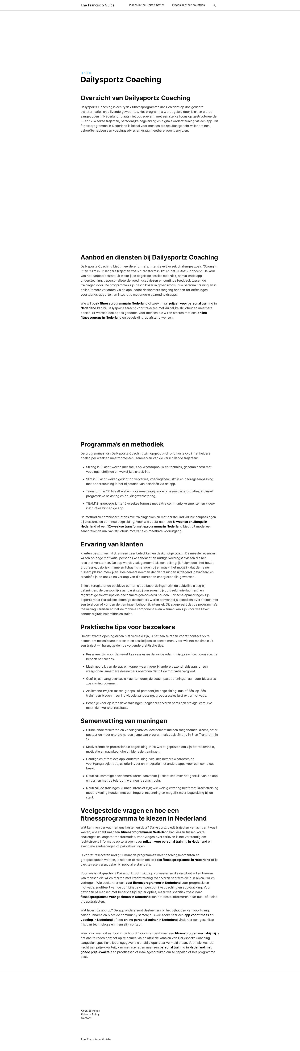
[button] (214, 5)
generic (86, 72)
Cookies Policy (90, 1010)
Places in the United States (146, 5)
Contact (86, 1017)
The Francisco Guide (98, 5)
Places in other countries (188, 5)
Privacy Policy (90, 1014)
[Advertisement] (150, 38)
